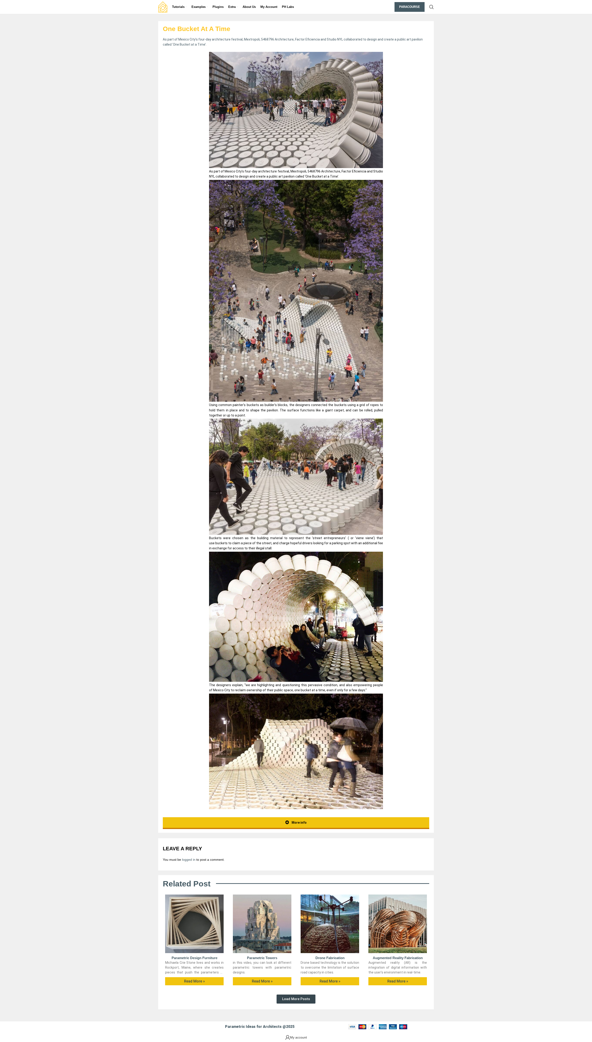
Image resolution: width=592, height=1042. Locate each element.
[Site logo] (162, 7)
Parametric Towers (262, 958)
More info (299, 822)
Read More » (194, 981)
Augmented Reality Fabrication (398, 958)
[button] (296, 999)
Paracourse (409, 7)
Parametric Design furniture (194, 958)
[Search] (431, 7)
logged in (188, 859)
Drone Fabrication (330, 958)
